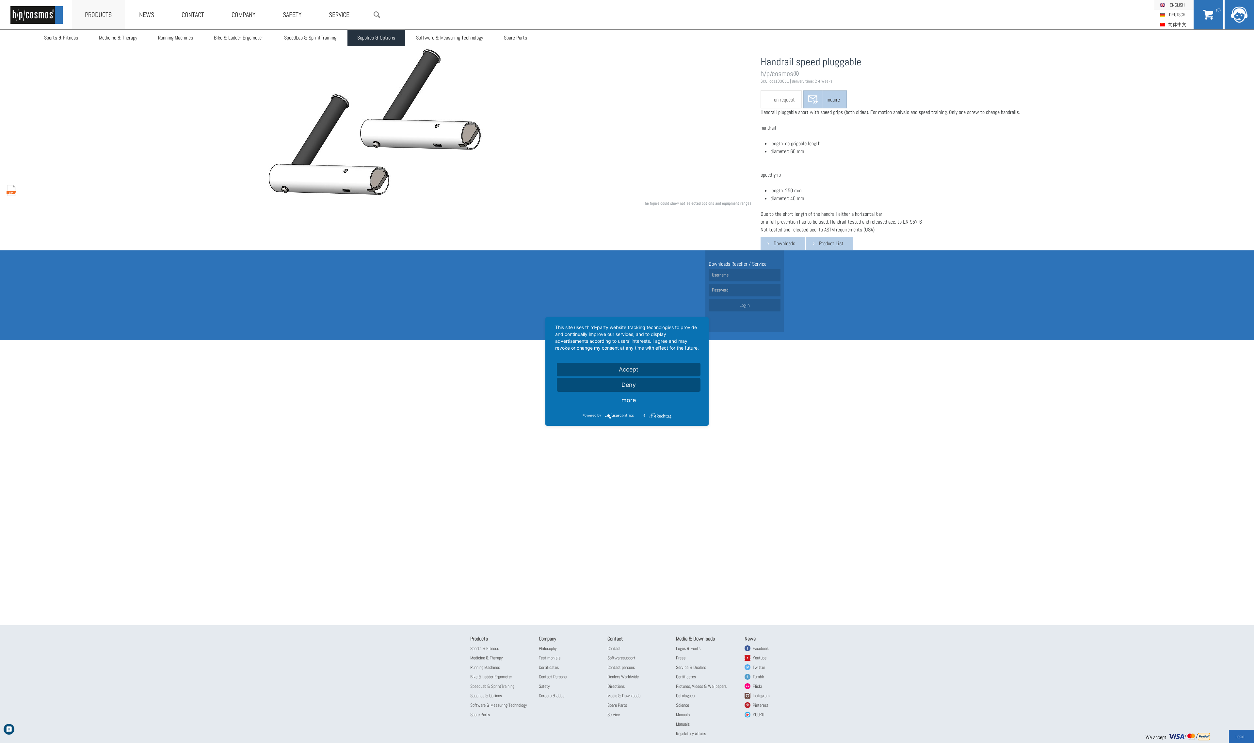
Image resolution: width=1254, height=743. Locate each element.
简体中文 (1177, 24)
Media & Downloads (623, 696)
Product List (831, 243)
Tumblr (758, 677)
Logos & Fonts (688, 648)
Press (680, 658)
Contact (193, 14)
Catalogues (685, 696)
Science (682, 705)
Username (720, 275)
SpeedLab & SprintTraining (310, 37)
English (1177, 5)
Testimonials (549, 658)
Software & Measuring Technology (449, 37)
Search (377, 14)
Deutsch (1177, 15)
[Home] (36, 15)
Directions (616, 686)
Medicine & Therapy (118, 37)
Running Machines (175, 37)
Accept (628, 369)
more (628, 400)
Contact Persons (553, 677)
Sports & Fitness (61, 37)
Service (339, 14)
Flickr (757, 686)
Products (98, 14)
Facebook (761, 648)
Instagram (761, 696)
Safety (292, 14)
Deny (628, 384)
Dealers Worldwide (623, 677)
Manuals (683, 715)
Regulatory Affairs (691, 733)
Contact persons (621, 667)
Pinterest (760, 705)
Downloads (784, 243)
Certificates (549, 667)
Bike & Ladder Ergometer (238, 37)
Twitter (759, 667)
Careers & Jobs (551, 696)
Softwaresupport (621, 658)
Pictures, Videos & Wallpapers (701, 686)
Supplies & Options (376, 37)
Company (243, 14)
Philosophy (548, 648)
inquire (833, 99)
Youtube (759, 658)
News (146, 14)
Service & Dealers (691, 667)
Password (720, 290)
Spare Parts (515, 37)
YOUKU (758, 715)
